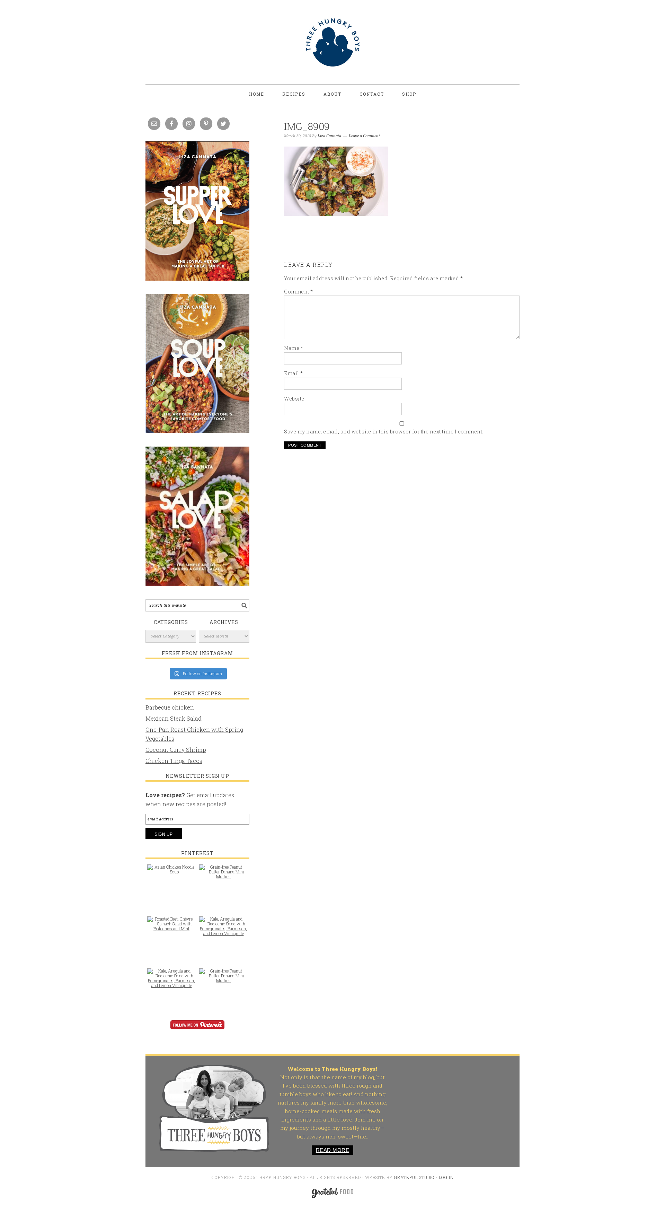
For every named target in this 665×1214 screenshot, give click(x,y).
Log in (446, 1177)
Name (293, 348)
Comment (298, 291)
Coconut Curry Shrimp (175, 749)
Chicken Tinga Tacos (173, 760)
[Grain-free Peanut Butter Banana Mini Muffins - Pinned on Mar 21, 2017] (223, 875)
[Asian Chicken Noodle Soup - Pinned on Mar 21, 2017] (171, 872)
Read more (332, 1150)
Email (293, 373)
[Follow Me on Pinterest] (197, 1029)
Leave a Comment (364, 136)
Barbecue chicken (169, 707)
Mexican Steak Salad (173, 718)
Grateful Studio (414, 1177)
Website (294, 398)
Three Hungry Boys (332, 42)
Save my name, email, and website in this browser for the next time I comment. (384, 431)
